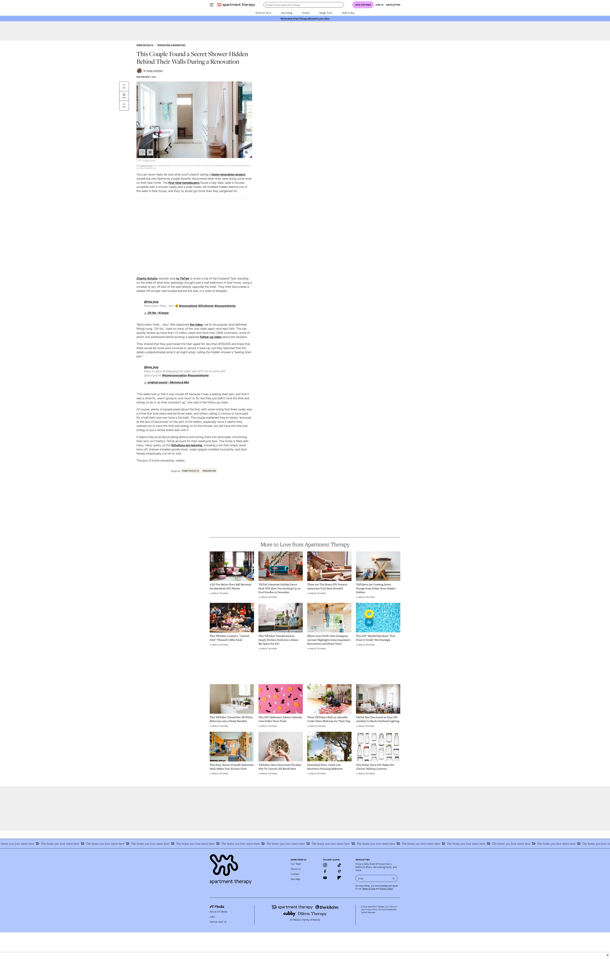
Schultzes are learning (186, 445)
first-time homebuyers (184, 182)
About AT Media (218, 911)
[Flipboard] (339, 878)
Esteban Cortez (148, 160)
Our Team (296, 864)
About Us (296, 869)
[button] (246, 152)
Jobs (212, 917)
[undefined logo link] (236, 5)
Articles (305, 12)
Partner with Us (218, 922)
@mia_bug (151, 301)
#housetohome (225, 305)
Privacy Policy (386, 888)
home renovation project (228, 174)
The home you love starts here (33, 844)
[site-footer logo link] (217, 907)
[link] (232, 586)
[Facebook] (325, 871)
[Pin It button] (150, 152)
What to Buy (348, 12)
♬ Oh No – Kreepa (156, 312)
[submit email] (393, 878)
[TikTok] (339, 865)
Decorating (286, 12)
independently (146, 165)
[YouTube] (325, 878)
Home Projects (144, 45)
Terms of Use (368, 888)
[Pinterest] (339, 871)
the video (196, 324)
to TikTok (182, 278)
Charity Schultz (147, 278)
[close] (607, 955)
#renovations (188, 305)
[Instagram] (325, 865)
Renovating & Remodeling (171, 45)
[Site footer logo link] (248, 868)
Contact (295, 874)
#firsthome (206, 305)
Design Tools (325, 12)
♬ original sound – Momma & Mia (166, 382)
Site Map (295, 879)
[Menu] (212, 5)
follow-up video (211, 337)
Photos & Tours (263, 12)
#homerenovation (174, 375)
